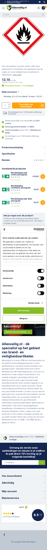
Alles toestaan (24, 311)
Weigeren (23, 318)
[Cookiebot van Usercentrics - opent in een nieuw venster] (33, 229)
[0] (43, 8)
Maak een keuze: (10, 92)
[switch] (40, 278)
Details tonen (34, 303)
